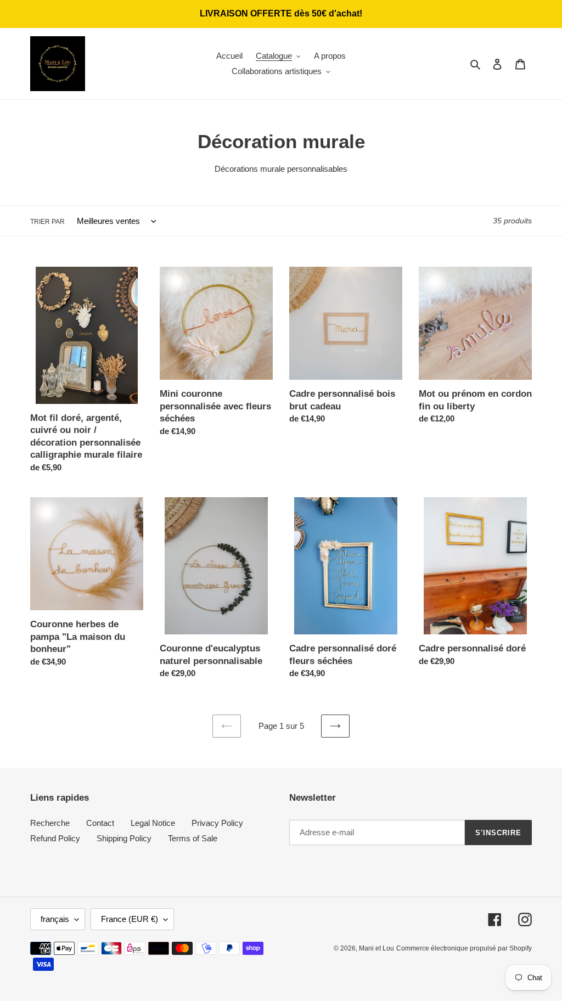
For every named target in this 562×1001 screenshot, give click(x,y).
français (55, 919)
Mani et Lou (376, 948)
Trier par (47, 222)
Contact (100, 823)
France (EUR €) (129, 919)
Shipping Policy (124, 838)
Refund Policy (55, 838)
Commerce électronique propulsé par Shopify (464, 948)
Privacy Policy (217, 823)
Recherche (50, 823)
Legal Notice (153, 823)
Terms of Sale (192, 838)
